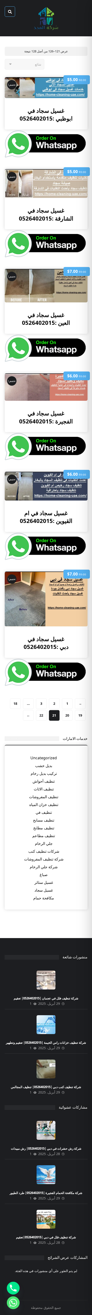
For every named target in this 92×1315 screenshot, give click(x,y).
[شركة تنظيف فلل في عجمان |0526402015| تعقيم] (46, 980)
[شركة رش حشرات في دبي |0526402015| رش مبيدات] (46, 1130)
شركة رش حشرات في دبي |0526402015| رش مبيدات (46, 1148)
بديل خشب (43, 765)
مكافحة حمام (43, 898)
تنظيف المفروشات (43, 796)
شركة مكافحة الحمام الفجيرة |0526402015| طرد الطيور (46, 1193)
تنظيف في (44, 812)
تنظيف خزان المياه (43, 804)
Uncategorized (43, 757)
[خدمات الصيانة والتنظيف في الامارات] (46, 18)
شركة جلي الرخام (44, 866)
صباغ (44, 874)
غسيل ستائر (43, 882)
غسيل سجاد (43, 890)
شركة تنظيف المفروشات (43, 859)
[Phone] (13, 1288)
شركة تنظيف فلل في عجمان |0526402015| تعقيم (46, 998)
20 (67, 715)
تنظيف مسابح (43, 820)
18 (15, 703)
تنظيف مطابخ (43, 828)
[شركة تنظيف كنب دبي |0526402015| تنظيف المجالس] (46, 1069)
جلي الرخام (44, 843)
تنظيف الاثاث (44, 789)
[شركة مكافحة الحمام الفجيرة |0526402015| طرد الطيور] (46, 1174)
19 (80, 715)
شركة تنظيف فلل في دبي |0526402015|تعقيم (46, 1237)
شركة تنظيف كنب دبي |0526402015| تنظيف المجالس (46, 1087)
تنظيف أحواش (44, 781)
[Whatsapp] (13, 1302)
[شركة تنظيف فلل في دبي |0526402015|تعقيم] (46, 1219)
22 (41, 715)
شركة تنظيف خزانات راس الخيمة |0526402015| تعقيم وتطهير (46, 1042)
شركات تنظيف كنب (43, 851)
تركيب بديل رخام (44, 773)
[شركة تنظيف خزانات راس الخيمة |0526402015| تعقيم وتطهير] (46, 1024)
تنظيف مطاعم (43, 835)
